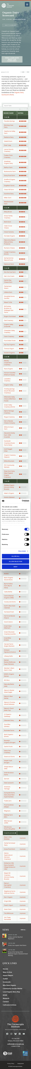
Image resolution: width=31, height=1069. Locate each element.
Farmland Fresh (9, 612)
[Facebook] (7, 1034)
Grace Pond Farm (9, 849)
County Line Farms (10, 602)
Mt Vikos (7, 680)
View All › (23, 929)
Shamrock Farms (9, 756)
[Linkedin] (20, 1034)
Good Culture (8, 622)
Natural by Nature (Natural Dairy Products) (9, 242)
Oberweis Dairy (9, 720)
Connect (6, 1002)
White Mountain (9, 461)
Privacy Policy (10, 1063)
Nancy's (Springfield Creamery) (7, 885)
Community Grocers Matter (12, 988)
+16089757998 (15, 1046)
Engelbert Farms (9, 185)
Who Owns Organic (9, 985)
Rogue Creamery (9, 417)
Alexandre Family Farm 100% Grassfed (9, 435)
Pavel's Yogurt (8, 905)
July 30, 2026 (11, 950)
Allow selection (15, 561)
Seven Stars (7, 909)
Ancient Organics (9, 353)
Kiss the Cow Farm (10, 272)
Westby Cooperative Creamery (8, 363)
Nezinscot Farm (9, 264)
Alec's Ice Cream (9, 276)
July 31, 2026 (11, 943)
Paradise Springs (9, 121)
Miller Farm (7, 198)
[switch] (26, 534)
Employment (21, 1063)
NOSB (5, 995)
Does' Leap (7, 145)
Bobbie (6, 574)
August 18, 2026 (12, 934)
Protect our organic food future (17, 945)
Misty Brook (8, 212)
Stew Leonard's (9, 783)
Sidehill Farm (8, 141)
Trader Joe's (7, 801)
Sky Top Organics (9, 344)
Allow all (16, 556)
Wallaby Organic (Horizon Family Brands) (9, 487)
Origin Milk (7, 901)
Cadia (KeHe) (8, 592)
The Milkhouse (8, 913)
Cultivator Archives (9, 1005)
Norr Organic (8, 897)
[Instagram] (11, 1034)
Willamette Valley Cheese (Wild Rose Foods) (10, 399)
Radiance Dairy (8, 137)
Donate (5, 969)
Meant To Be (8, 302)
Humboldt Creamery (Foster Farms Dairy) (9, 443)
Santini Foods (8, 746)
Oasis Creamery (9, 336)
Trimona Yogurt (9, 348)
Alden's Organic (9, 493)
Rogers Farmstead (10, 316)
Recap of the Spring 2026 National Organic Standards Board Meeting (18, 953)
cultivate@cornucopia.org (15, 1044)
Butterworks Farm (10, 171)
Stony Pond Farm (9, 175)
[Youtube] (24, 1034)
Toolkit (5, 979)
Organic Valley (8, 385)
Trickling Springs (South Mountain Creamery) (9, 391)
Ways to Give (7, 972)
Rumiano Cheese (9, 248)
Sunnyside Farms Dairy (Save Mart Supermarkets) (9, 795)
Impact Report (8, 975)
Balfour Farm (8, 167)
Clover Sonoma (9, 232)
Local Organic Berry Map (11, 992)
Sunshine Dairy (9, 194)
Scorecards (7, 982)
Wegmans (7, 811)
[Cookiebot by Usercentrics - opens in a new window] (22, 501)
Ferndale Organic (9, 236)
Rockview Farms (9, 730)
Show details (22, 551)
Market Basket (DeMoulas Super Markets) (10, 662)
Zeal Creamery (8, 320)
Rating (20, 113)
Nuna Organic (8, 369)
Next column (27, 109)
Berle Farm (7, 222)
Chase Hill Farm (9, 189)
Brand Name (9, 113)
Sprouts (6, 779)
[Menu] (27, 4)
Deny (15, 566)
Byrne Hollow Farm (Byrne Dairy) (8, 586)
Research (6, 998)
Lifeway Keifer (8, 656)
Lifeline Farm (8, 292)
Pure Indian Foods (10, 340)
